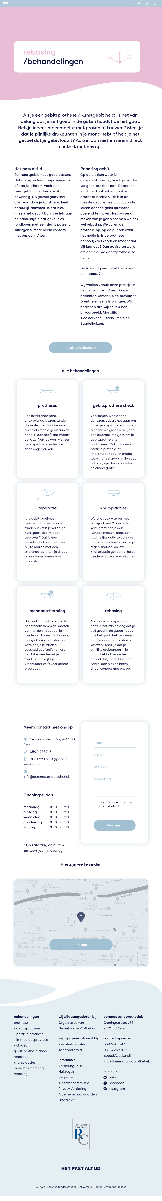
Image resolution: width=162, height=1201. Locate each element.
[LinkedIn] (131, 4)
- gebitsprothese (27, 1028)
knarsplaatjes (24, 1062)
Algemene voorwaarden (78, 1094)
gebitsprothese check (31, 1051)
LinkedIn (115, 1077)
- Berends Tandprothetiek (60, 1187)
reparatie (21, 1057)
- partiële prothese (28, 1034)
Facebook (116, 1083)
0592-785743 (41, 752)
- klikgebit (22, 1045)
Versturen (114, 825)
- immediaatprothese (31, 1040)
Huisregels (67, 1071)
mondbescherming (29, 1068)
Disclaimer (67, 1100)
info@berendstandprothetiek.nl (48, 776)
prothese (21, 1022)
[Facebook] (139, 4)
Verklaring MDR (71, 1066)
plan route (81, 945)
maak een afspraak (80, 347)
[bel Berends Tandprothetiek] (155, 4)
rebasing (21, 1074)
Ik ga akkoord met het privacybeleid (115, 804)
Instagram (116, 1088)
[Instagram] (147, 4)
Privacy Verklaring (72, 1088)
